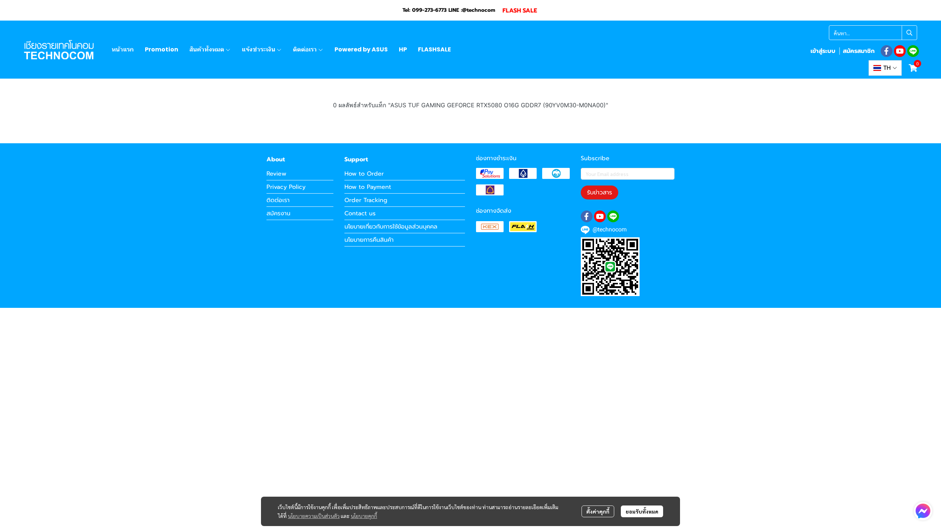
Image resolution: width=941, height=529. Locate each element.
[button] (873, 33)
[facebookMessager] (923, 511)
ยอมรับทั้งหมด (642, 511)
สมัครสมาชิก (858, 51)
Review (276, 173)
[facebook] (886, 51)
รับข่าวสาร (599, 192)
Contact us (360, 213)
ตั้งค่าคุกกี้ (597, 511)
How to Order (364, 173)
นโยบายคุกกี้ (364, 515)
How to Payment (367, 187)
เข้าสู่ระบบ (823, 51)
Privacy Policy (285, 187)
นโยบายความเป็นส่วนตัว (314, 515)
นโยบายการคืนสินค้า (369, 239)
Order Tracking (365, 200)
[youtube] (900, 51)
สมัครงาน (278, 213)
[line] (913, 51)
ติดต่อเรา (278, 200)
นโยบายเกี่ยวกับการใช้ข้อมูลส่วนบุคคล (390, 226)
